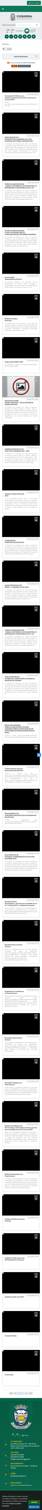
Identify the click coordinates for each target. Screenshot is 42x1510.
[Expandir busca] (36, 56)
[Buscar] (37, 25)
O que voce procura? (8, 25)
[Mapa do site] (29, 36)
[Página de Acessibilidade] (34, 36)
